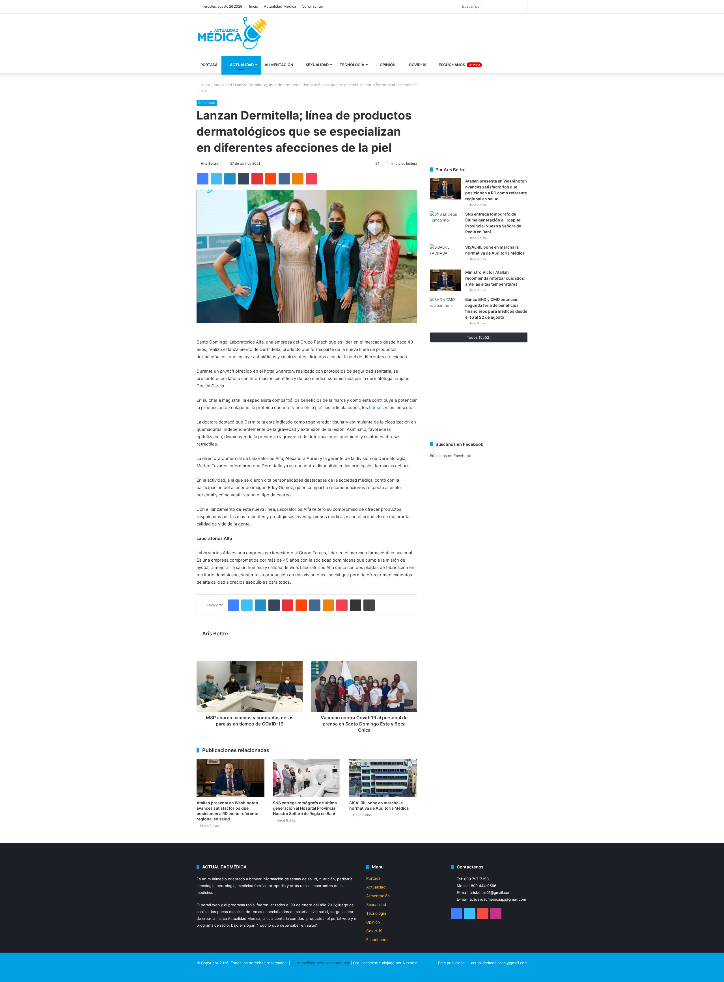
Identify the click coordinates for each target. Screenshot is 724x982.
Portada (209, 64)
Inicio (253, 6)
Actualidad (241, 64)
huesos (376, 407)
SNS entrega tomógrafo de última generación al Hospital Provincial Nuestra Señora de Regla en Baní (305, 808)
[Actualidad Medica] (233, 35)
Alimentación (279, 64)
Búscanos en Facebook (450, 455)
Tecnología (352, 64)
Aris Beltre (209, 163)
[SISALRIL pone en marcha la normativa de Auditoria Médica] (383, 778)
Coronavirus (312, 6)
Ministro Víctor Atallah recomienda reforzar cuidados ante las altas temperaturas (494, 278)
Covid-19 (417, 64)
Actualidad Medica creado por (324, 963)
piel (318, 407)
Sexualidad (317, 64)
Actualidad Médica (280, 6)
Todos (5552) (479, 337)
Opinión (387, 64)
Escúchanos (459, 64)
